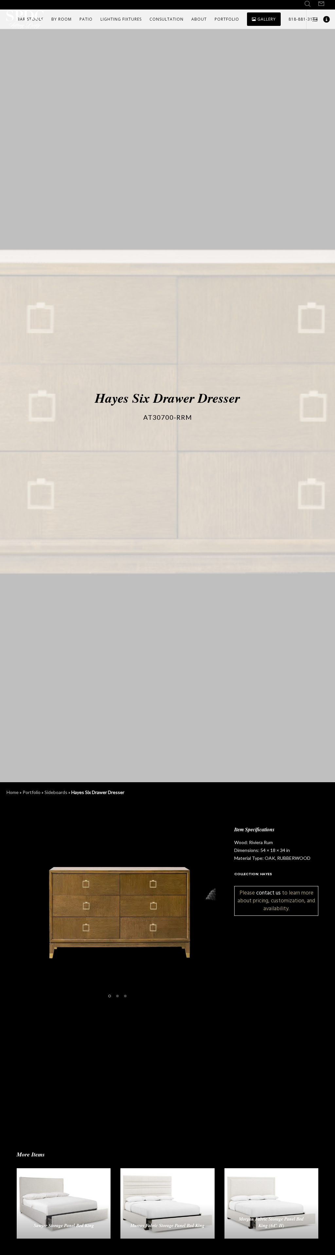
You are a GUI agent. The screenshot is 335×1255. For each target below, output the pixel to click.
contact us (268, 892)
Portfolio (32, 792)
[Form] (321, 4)
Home (13, 792)
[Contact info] (324, 19)
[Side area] (312, 19)
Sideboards (55, 792)
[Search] (307, 4)
